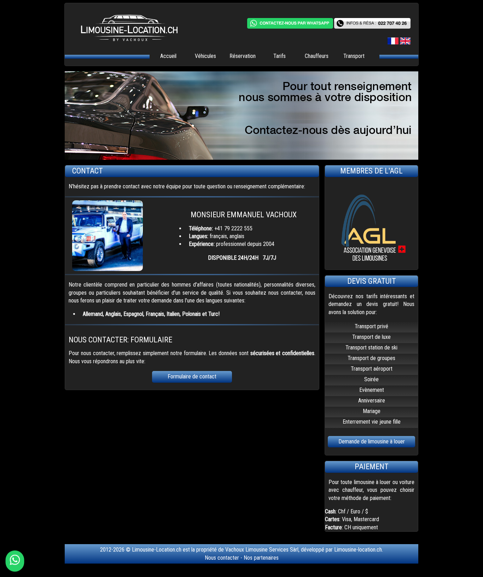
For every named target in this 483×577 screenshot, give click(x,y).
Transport (354, 56)
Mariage (371, 411)
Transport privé (371, 326)
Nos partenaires (261, 557)
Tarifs (279, 56)
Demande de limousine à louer (371, 441)
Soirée (371, 379)
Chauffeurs (316, 56)
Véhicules (205, 56)
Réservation (242, 56)
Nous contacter (222, 557)
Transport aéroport (371, 368)
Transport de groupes (371, 358)
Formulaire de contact (192, 376)
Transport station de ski (371, 347)
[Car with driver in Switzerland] (405, 42)
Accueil (168, 56)
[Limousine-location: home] (121, 33)
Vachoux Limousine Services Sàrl (261, 549)
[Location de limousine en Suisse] (394, 42)
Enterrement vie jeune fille (372, 421)
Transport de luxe (371, 337)
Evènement (371, 390)
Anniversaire (371, 400)
